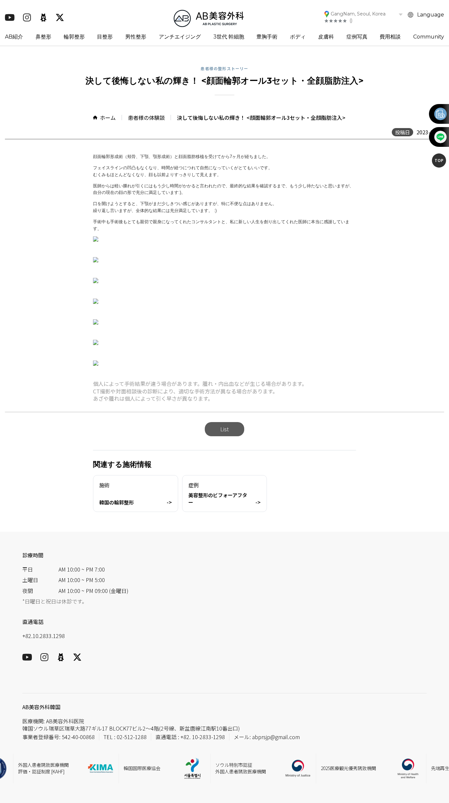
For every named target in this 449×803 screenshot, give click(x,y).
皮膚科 (326, 37)
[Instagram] (27, 17)
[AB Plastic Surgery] (208, 17)
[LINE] (440, 137)
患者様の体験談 (146, 117)
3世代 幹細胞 (228, 37)
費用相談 (390, 37)
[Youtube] (9, 17)
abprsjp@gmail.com (276, 737)
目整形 (105, 37)
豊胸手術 (266, 37)
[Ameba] (43, 17)
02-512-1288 (132, 737)
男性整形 (135, 37)
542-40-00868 (78, 737)
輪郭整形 (74, 37)
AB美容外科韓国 (41, 707)
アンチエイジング (180, 37)
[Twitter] (60, 17)
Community (428, 37)
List (224, 429)
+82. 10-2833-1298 (202, 737)
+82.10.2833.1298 (43, 636)
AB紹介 (14, 37)
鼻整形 (43, 37)
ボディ (298, 37)
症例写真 (356, 37)
